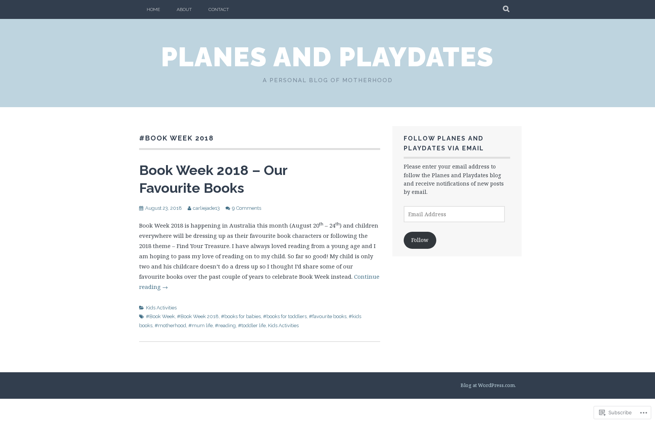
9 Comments (246, 208)
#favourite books (327, 316)
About (184, 9)
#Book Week (160, 316)
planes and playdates (327, 56)
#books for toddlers (285, 316)
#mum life (200, 325)
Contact (218, 9)
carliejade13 (206, 208)
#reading (225, 325)
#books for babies (241, 316)
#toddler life (252, 325)
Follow (419, 239)
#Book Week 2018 (198, 316)
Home (153, 9)
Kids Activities (161, 308)
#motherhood (170, 325)
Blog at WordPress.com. (488, 385)
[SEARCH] (506, 9)
